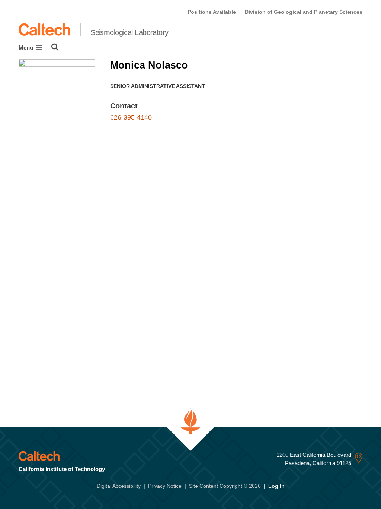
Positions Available (212, 12)
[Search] (54, 47)
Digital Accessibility (119, 486)
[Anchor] (144, 106)
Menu (27, 47)
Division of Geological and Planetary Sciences (303, 12)
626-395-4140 (131, 117)
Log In (276, 486)
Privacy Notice (165, 486)
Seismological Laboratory (129, 32)
